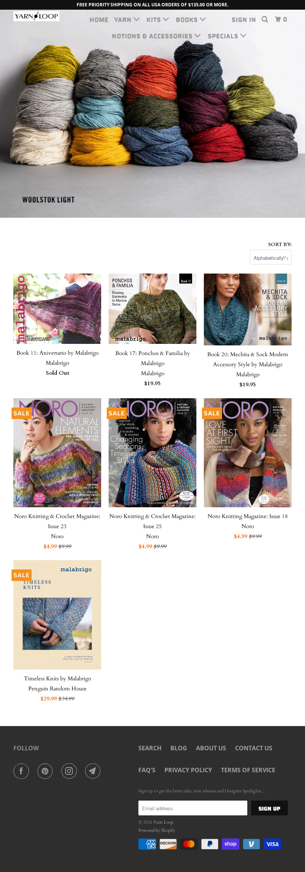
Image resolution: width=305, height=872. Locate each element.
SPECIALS (224, 36)
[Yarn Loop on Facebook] (22, 771)
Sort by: (280, 244)
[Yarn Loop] (36, 16)
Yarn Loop (163, 822)
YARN (124, 19)
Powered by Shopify (156, 830)
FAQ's (146, 770)
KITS (155, 19)
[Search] (265, 19)
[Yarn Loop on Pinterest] (46, 771)
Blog (178, 748)
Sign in (244, 19)
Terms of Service (248, 770)
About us (211, 748)
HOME (99, 19)
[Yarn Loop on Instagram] (70, 771)
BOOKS (188, 19)
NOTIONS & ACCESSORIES (153, 36)
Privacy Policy (188, 770)
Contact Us (253, 748)
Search (149, 748)
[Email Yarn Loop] (94, 771)
